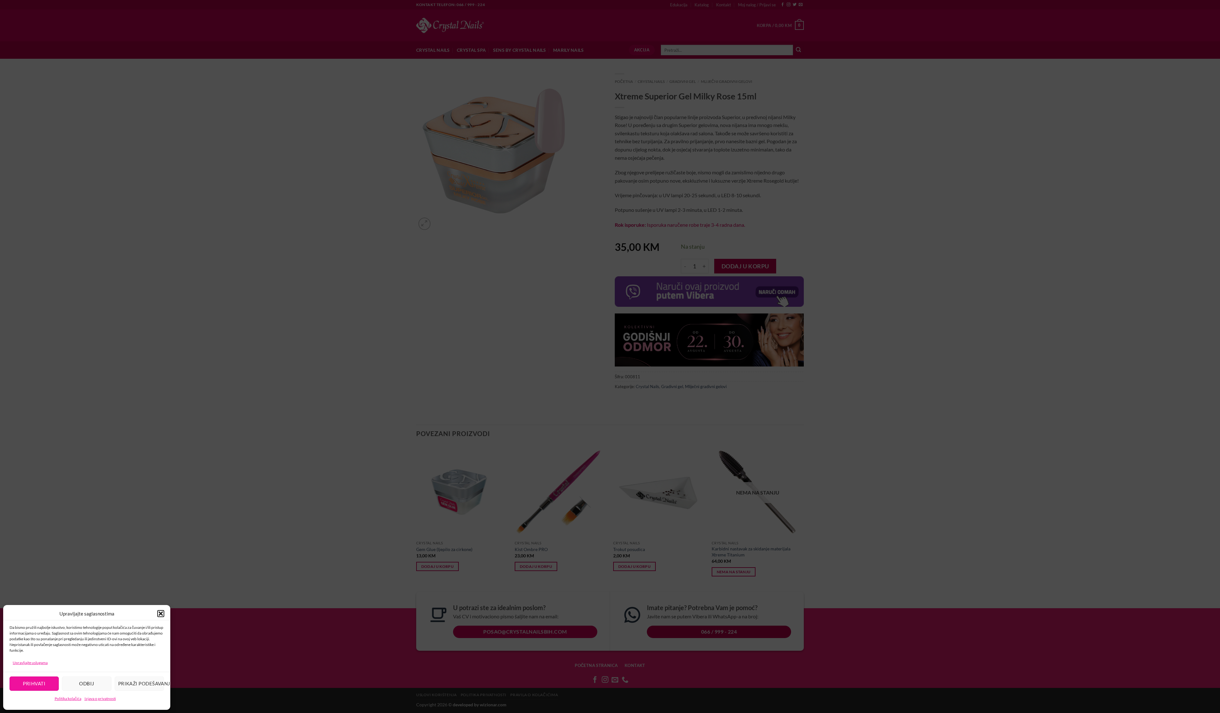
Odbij (86, 683)
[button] (161, 613)
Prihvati (34, 683)
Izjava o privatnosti (100, 698)
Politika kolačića (68, 698)
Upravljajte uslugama (30, 662)
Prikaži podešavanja (141, 683)
